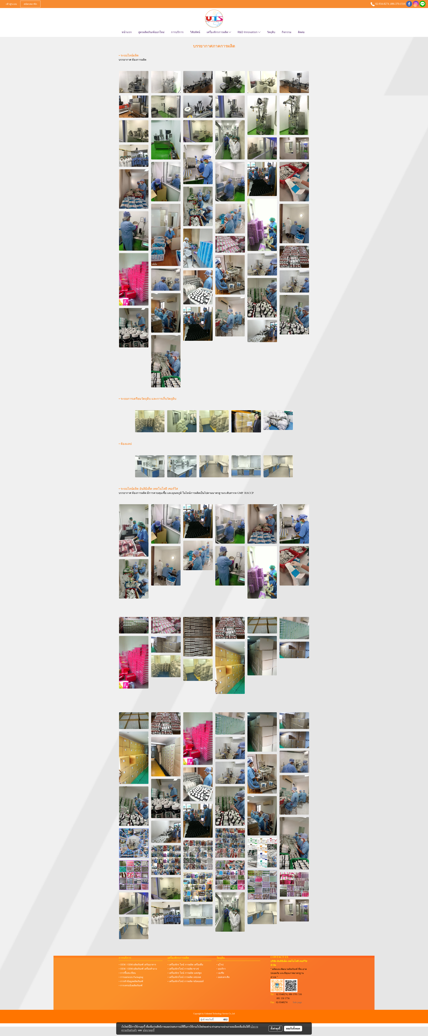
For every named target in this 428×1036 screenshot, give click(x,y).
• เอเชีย (220, 973)
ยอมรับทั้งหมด (293, 1028)
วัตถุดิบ (271, 32)
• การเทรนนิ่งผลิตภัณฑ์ (130, 985)
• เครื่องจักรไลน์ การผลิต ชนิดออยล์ (186, 981)
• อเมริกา (221, 969)
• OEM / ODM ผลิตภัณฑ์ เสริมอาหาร (137, 964)
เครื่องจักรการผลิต (218, 32)
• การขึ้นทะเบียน (127, 973)
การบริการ (177, 32)
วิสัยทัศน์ (195, 32)
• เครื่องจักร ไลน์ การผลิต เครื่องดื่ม (185, 964)
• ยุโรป (220, 964)
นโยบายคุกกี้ (148, 1030)
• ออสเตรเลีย (223, 977)
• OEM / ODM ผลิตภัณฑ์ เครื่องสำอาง (138, 969)
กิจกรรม (286, 32)
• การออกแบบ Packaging (131, 977)
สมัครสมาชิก (30, 4)
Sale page (297, 1002)
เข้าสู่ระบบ (11, 4)
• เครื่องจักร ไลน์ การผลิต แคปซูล (185, 973)
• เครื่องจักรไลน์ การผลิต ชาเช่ (183, 969)
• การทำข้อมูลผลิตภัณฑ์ (131, 981)
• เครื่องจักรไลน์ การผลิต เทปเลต (184, 977)
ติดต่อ (301, 32)
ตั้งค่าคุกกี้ (275, 1028)
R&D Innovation (248, 32)
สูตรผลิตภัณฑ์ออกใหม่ (151, 32)
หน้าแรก (127, 32)
